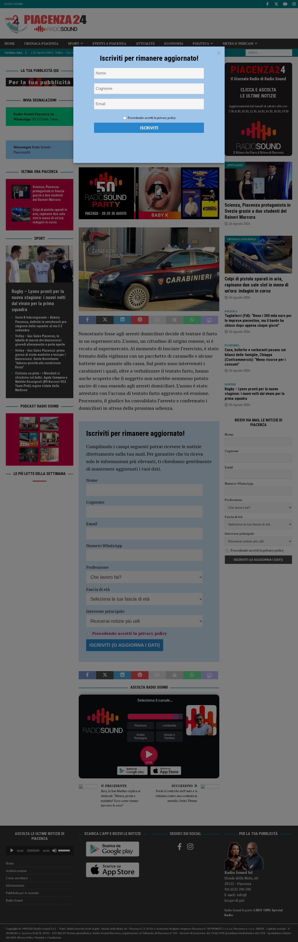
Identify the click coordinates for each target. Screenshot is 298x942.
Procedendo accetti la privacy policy (152, 118)
